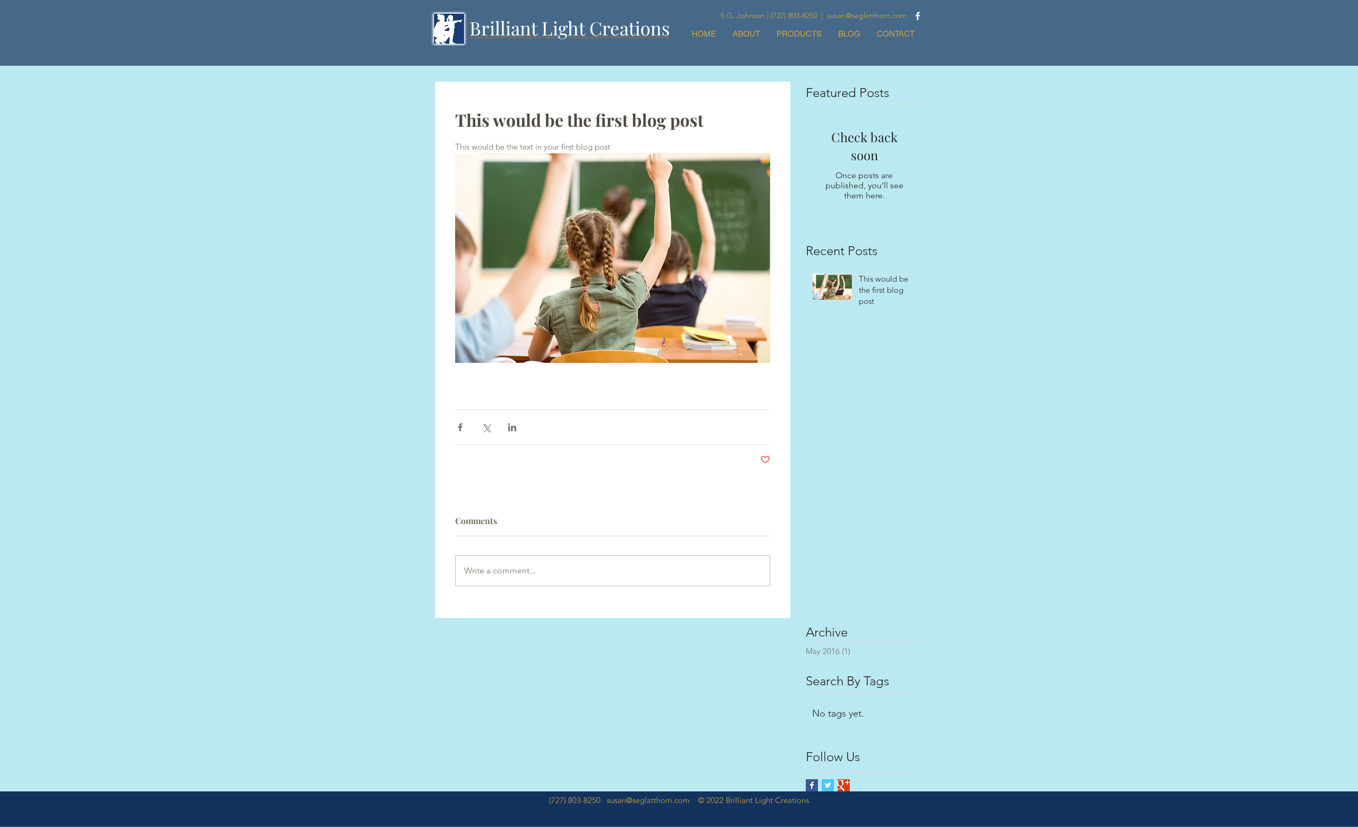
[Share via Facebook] (460, 427)
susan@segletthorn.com (867, 15)
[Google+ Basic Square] (844, 785)
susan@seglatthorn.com (648, 800)
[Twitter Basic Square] (828, 785)
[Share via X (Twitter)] (486, 427)
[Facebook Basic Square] (812, 785)
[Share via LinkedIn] (512, 427)
